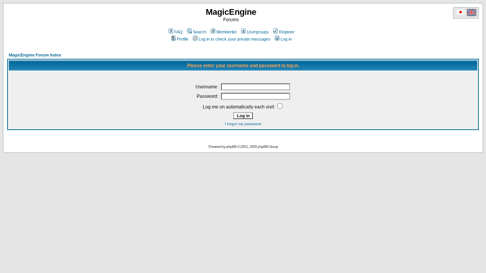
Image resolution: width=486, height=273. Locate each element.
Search (199, 32)
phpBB (231, 146)
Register (287, 32)
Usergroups (258, 32)
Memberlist (226, 32)
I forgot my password (243, 124)
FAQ (178, 32)
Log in (286, 39)
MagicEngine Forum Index (35, 55)
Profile (182, 39)
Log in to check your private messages (234, 39)
